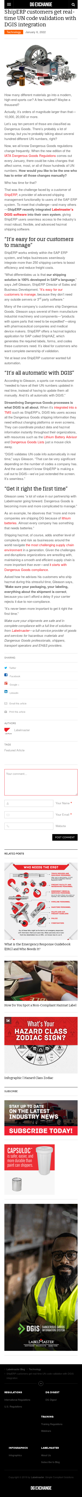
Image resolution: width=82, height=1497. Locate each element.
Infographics (15, 1455)
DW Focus (41, 4)
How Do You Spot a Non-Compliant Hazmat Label (40, 1005)
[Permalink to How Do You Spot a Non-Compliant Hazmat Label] (41, 981)
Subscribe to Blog (50, 1462)
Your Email (62, 814)
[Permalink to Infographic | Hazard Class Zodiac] (41, 1045)
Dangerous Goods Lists (27, 442)
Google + (14, 684)
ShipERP (10, 194)
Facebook (15, 676)
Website (61, 826)
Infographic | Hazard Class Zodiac (28, 1078)
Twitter (12, 668)
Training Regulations (52, 1424)
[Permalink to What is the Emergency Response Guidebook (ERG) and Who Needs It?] (41, 901)
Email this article (17, 703)
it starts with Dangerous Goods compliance (35, 567)
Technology (14, 32)
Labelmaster (22, 730)
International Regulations (17, 1399)
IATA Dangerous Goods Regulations (30, 155)
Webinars (46, 1430)
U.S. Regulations (13, 1406)
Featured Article (14, 750)
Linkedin (14, 693)
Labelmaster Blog (41, 1488)
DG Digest (51, 1399)
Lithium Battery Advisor (60, 436)
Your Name (63, 803)
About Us (46, 1455)
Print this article (17, 711)
